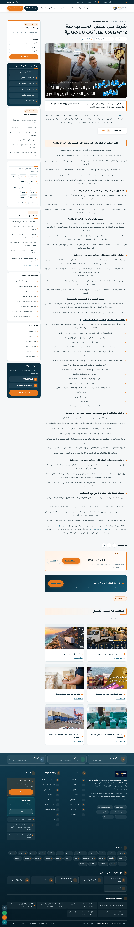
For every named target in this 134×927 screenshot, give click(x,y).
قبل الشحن (53, 8)
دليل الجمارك (32, 336)
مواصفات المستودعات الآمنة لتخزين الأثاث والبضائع (23, 228)
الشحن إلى (35, 47)
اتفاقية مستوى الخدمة (48, 923)
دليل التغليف (32, 331)
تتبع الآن (21, 811)
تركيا (15, 187)
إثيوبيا (92, 863)
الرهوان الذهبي (123, 21)
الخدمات (70, 8)
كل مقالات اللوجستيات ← (30, 266)
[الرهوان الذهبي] (120, 8)
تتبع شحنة (29, 8)
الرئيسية (96, 8)
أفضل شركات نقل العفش (99, 529)
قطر (12, 176)
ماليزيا (37, 858)
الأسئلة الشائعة (31, 357)
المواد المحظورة (31, 341)
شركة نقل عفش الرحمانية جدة (114, 115)
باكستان (47, 858)
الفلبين (82, 863)
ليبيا (112, 863)
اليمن (22, 197)
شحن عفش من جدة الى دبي (27, 286)
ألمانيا (22, 203)
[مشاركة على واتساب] (109, 545)
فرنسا (101, 858)
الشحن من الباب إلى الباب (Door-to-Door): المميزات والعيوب (23, 244)
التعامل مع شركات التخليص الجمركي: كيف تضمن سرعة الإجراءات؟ (23, 236)
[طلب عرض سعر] (4, 917)
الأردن (33, 187)
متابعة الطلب (24, 57)
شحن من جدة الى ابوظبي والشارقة (25, 281)
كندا (76, 858)
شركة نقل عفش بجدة (58, 526)
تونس (17, 858)
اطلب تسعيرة (14, 8)
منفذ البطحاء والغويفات (28, 306)
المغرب (26, 858)
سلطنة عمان (20, 181)
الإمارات (32, 176)
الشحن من (35, 39)
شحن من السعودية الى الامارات (26, 301)
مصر (23, 187)
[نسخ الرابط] (114, 545)
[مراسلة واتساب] (4, 913)
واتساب (53, 561)
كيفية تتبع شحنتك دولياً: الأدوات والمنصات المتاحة (23, 252)
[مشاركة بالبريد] (104, 545)
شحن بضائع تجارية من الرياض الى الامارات (23, 316)
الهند (57, 858)
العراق (33, 192)
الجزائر (121, 863)
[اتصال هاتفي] (4, 908)
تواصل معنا (10, 923)
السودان (32, 197)
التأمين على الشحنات (30, 346)
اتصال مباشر (70, 561)
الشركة (43, 8)
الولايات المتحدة (88, 858)
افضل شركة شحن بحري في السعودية (24, 222)
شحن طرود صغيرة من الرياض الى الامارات (23, 311)
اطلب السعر (21, 792)
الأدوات (61, 8)
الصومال (102, 863)
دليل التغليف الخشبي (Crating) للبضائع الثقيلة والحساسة (24, 260)
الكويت (22, 176)
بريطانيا (32, 203)
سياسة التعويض (31, 352)
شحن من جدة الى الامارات (28, 291)
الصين (67, 858)
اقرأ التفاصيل (120, 658)
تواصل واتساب (22, 392)
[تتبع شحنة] (4, 922)
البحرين (32, 181)
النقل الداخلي (113, 21)
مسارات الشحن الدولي (83, 8)
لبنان (23, 192)
